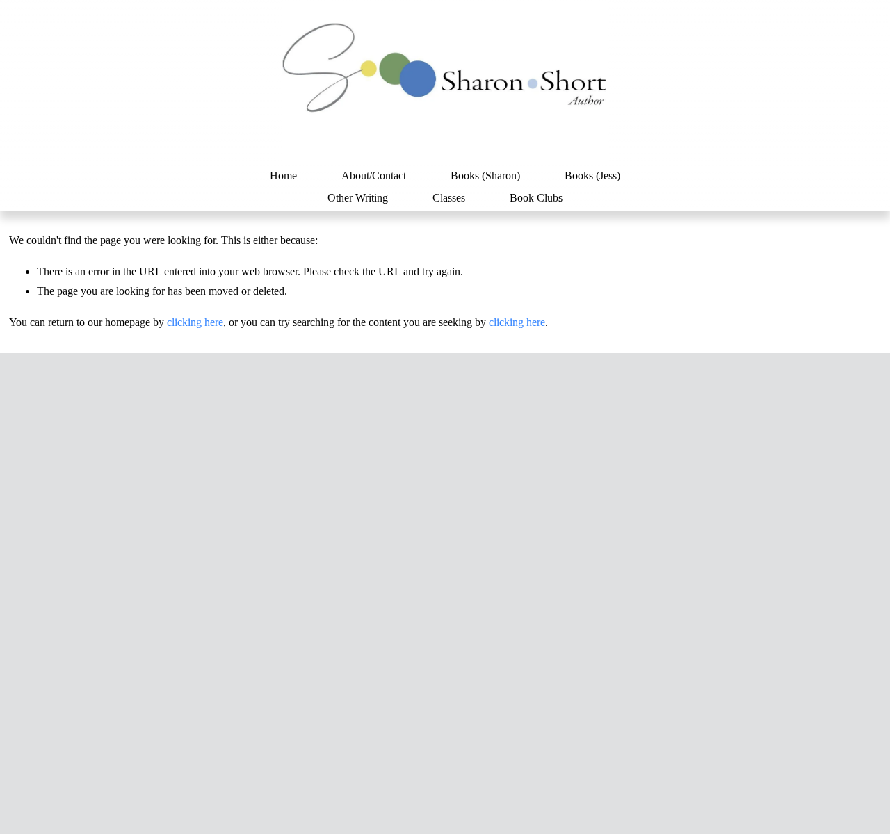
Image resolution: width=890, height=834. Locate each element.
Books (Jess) (592, 175)
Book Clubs (536, 198)
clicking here (195, 322)
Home (283, 175)
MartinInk (394, 795)
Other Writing (357, 198)
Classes (448, 198)
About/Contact (373, 175)
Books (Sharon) (485, 175)
